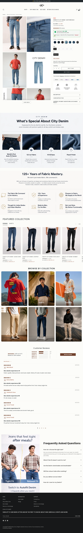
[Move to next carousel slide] (79, 224)
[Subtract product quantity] (54, 68)
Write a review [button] (68, 354)
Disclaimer (36, 506)
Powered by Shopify (7, 528)
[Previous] (29, 1)
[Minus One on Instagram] (5, 521)
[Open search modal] (3, 9)
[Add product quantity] (58, 68)
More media (27, 102)
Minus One (13, 526)
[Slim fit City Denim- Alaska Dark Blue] (12, 240)
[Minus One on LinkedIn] (7, 521)
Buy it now (67, 72)
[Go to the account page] (77, 9)
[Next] (53, 1)
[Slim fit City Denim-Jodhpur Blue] (32, 240)
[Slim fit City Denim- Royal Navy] (51, 240)
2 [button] (39, 428)
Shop (4, 499)
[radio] (55, 42)
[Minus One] (41, 5)
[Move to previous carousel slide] (76, 224)
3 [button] (41, 428)
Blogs (19, 501)
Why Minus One (7, 501)
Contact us (36, 499)
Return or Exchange (8, 506)
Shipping (62, 76)
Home (4, 14)
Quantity (55, 65)
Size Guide (5, 504)
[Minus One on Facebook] (3, 521)
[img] (7, 365)
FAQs (35, 501)
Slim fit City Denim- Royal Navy (51, 256)
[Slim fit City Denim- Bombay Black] (71, 240)
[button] (56, 28)
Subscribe (77, 516)
